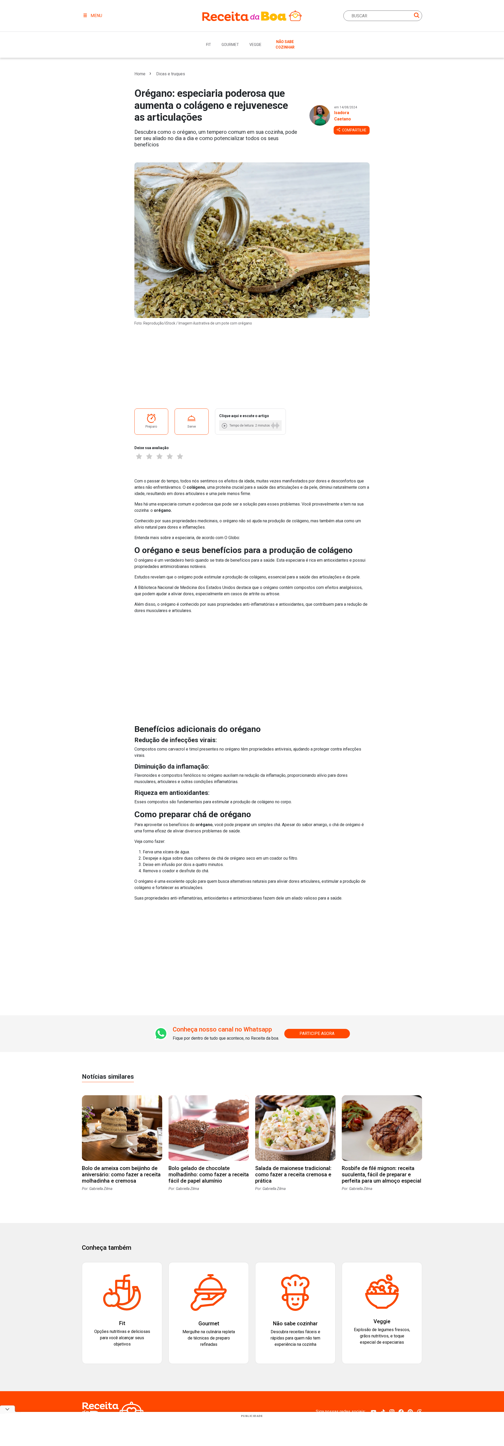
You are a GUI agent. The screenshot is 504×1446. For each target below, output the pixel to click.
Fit (208, 44)
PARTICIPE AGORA (317, 1033)
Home (139, 73)
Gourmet (230, 44)
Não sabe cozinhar (285, 44)
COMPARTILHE (353, 130)
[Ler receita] (225, 425)
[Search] (416, 16)
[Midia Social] (373, 1411)
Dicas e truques (170, 73)
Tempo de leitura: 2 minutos (249, 425)
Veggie (255, 44)
